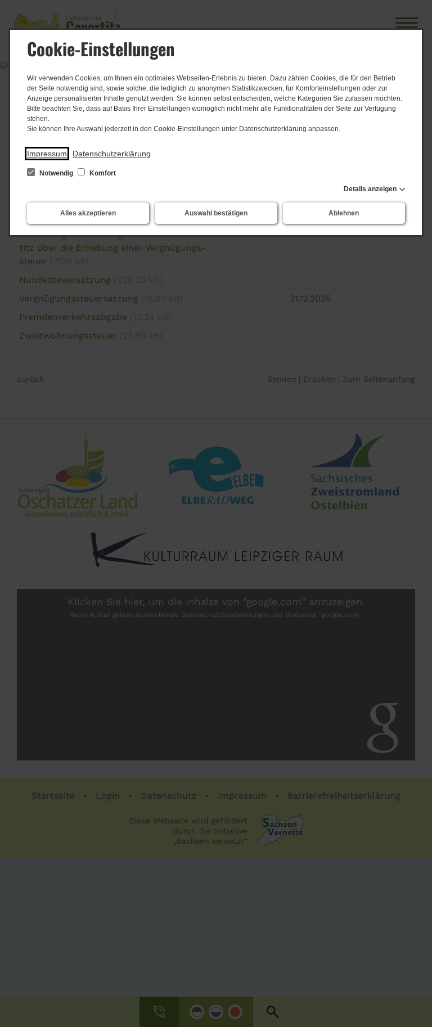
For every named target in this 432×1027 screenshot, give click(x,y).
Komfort (102, 173)
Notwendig (56, 173)
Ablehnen (343, 213)
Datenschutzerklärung (112, 153)
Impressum (47, 153)
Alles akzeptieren (88, 213)
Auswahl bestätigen (216, 213)
